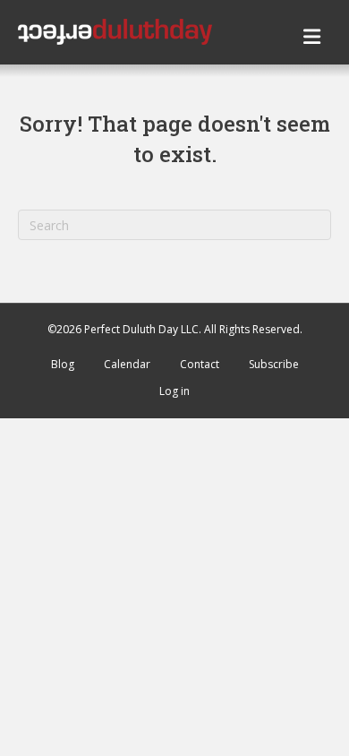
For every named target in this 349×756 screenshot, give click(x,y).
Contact (199, 364)
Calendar (127, 364)
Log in (174, 391)
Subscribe (274, 364)
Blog (62, 364)
